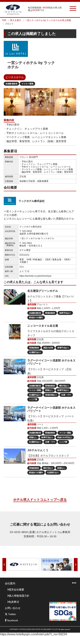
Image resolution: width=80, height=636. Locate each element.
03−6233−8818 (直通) (23, 532)
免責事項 (14, 601)
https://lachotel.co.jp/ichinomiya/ (35, 276)
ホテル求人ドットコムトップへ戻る (40, 499)
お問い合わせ (12, 608)
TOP (4, 20)
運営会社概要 (16, 589)
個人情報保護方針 (19, 595)
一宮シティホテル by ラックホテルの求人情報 (48, 20)
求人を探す (15, 20)
